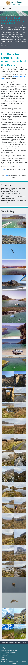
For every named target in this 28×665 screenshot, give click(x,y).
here (14, 110)
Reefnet (14, 663)
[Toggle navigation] (25, 8)
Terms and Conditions (7, 654)
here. (20, 166)
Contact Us (4, 659)
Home (2, 647)
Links (2, 657)
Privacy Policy (5, 655)
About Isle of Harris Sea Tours (9, 650)
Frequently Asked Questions (8, 652)
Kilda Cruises (4, 649)
